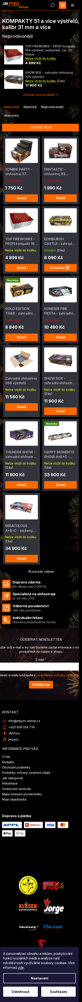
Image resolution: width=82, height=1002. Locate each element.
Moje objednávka (14, 799)
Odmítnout (20, 992)
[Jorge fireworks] (53, 905)
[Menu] (72, 5)
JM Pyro (14, 733)
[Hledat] (52, 5)
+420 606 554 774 (21, 727)
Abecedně (11, 115)
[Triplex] (28, 926)
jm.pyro (13, 739)
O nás (6, 756)
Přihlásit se (41, 684)
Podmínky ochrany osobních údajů (26, 772)
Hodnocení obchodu (16, 789)
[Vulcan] (53, 926)
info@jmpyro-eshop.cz (24, 721)
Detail (21, 198)
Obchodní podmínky (16, 767)
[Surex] (41, 946)
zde (21, 967)
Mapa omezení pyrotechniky (22, 794)
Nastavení (39, 978)
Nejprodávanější (52, 107)
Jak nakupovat (12, 778)
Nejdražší (30, 107)
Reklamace (9, 783)
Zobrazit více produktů (39, 94)
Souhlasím (58, 992)
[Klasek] (28, 905)
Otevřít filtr (41, 127)
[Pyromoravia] (53, 885)
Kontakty (8, 762)
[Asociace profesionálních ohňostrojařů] (28, 885)
